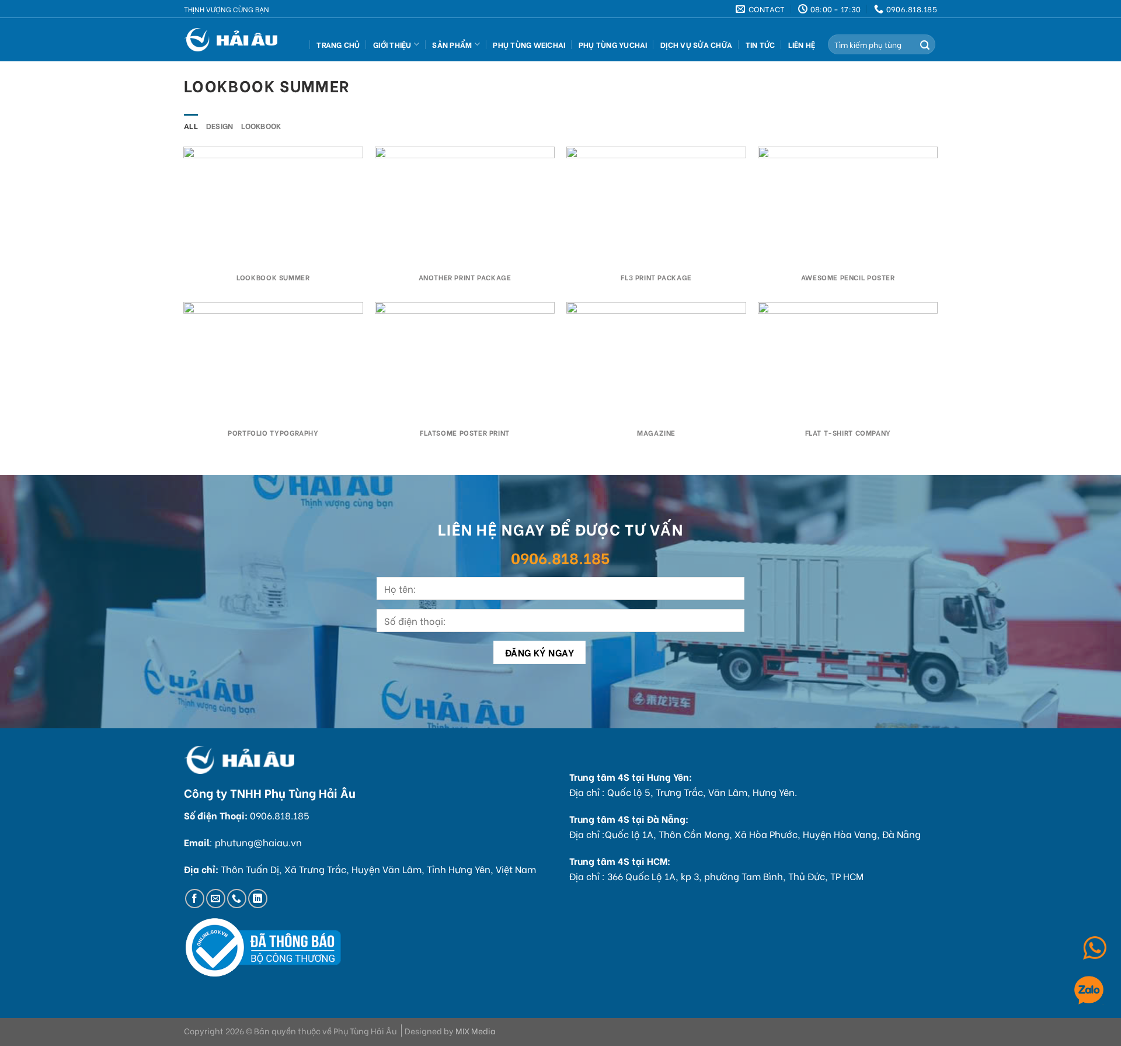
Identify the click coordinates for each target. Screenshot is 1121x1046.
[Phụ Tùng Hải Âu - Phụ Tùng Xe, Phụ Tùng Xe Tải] (235, 39)
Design (220, 125)
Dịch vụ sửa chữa (696, 44)
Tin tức (760, 44)
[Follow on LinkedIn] (257, 898)
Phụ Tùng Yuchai (613, 44)
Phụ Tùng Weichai (529, 44)
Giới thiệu (392, 44)
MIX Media (475, 1030)
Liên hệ (802, 44)
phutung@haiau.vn (258, 842)
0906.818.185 (560, 557)
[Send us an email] (215, 898)
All (191, 125)
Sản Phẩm (452, 44)
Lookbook (261, 125)
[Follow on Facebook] (194, 898)
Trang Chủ (338, 44)
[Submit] (925, 44)
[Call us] (236, 898)
